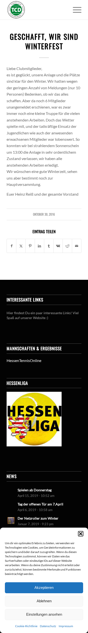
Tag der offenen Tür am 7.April (40, 504)
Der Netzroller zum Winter (38, 518)
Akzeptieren (44, 587)
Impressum (66, 626)
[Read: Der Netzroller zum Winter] (11, 520)
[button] (80, 533)
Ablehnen (44, 601)
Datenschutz (48, 626)
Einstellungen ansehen (44, 614)
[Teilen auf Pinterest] (30, 246)
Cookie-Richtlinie (26, 626)
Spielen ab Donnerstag (35, 490)
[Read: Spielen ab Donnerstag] (11, 492)
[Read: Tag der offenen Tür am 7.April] (11, 506)
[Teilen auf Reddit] (67, 246)
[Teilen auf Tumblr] (48, 246)
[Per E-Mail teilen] (76, 246)
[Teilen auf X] (20, 246)
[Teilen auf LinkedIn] (39, 246)
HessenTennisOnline (24, 360)
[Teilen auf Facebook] (11, 246)
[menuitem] (74, 10)
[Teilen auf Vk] (58, 246)
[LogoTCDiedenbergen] (36, 10)
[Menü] (74, 10)
